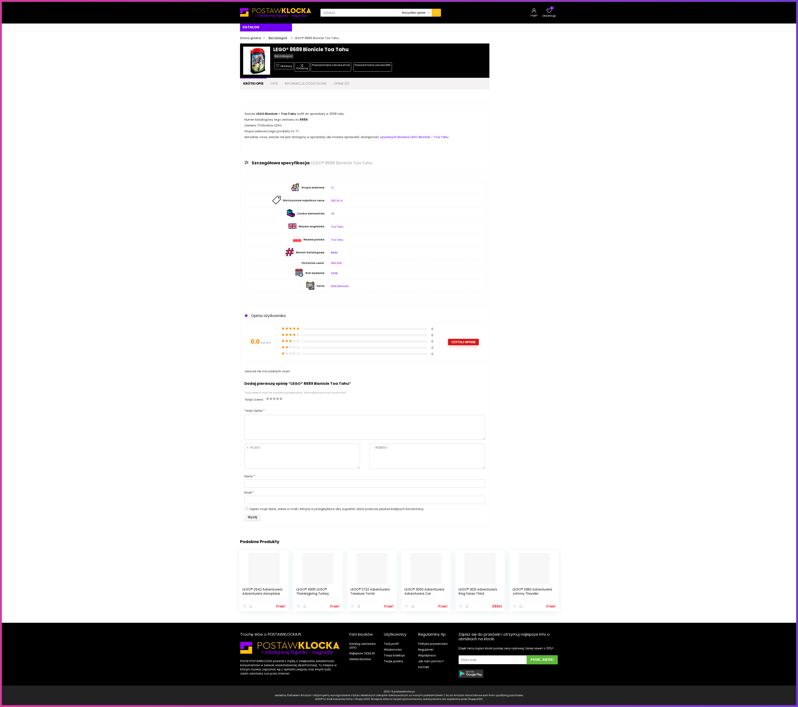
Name (249, 476)
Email (249, 493)
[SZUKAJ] (436, 13)
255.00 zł (336, 201)
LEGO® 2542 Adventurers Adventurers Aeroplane (262, 591)
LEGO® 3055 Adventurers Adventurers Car (424, 591)
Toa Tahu (337, 227)
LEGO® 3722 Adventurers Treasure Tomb (370, 591)
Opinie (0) (341, 83)
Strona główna (250, 38)
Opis (274, 83)
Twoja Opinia (254, 411)
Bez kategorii (278, 38)
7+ (332, 188)
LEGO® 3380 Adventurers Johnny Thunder (532, 591)
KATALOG (251, 27)
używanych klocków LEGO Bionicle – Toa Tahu (414, 137)
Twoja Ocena (253, 400)
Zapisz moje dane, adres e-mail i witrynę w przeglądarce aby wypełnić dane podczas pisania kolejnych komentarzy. (336, 509)
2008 (334, 273)
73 (332, 214)
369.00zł (336, 263)
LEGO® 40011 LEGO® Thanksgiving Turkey (312, 591)
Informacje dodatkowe (306, 83)
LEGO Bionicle (340, 286)
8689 (334, 253)
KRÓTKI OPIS (253, 83)
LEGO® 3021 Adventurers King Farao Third (477, 591)
